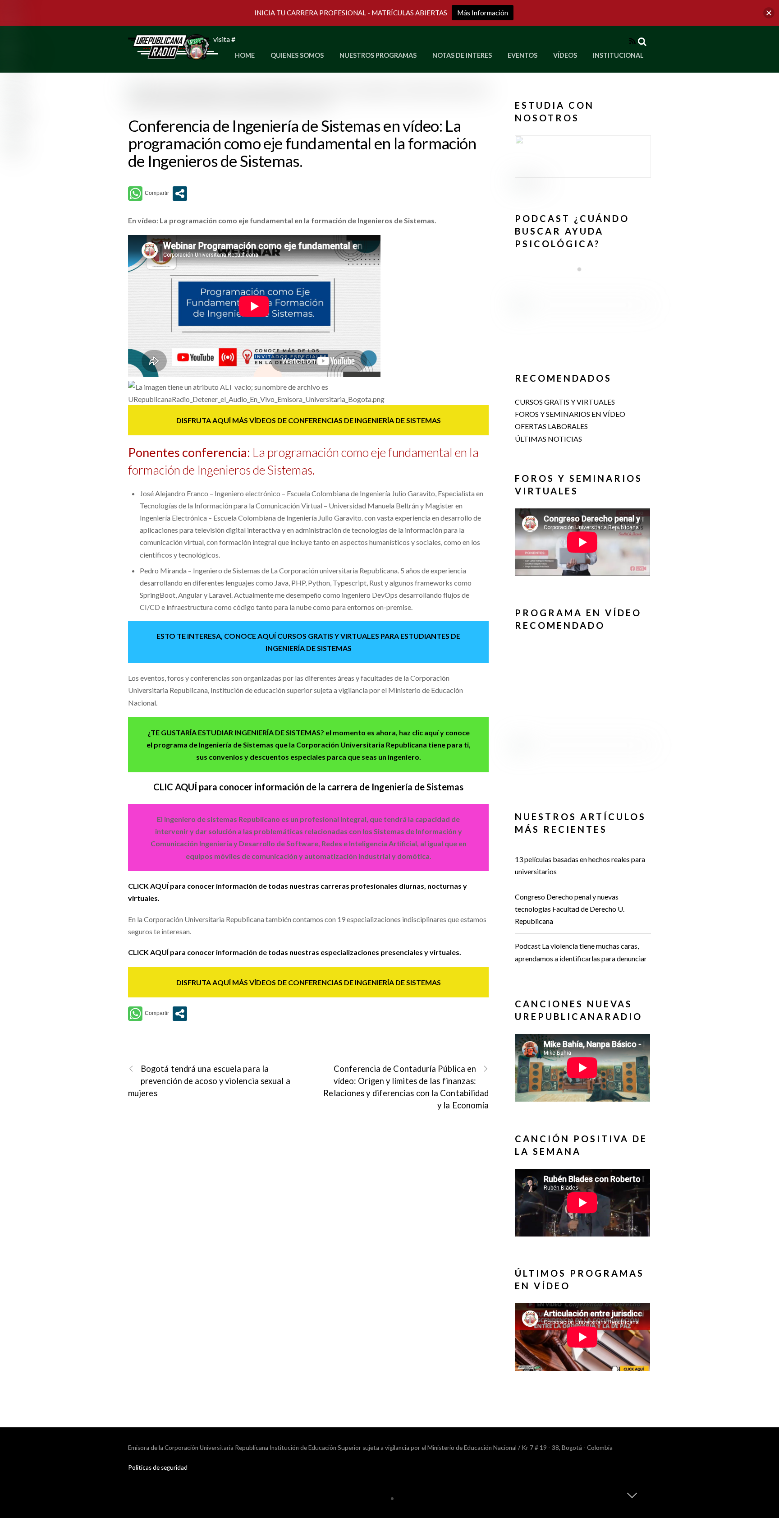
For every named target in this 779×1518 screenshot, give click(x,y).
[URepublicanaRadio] (173, 54)
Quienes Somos (297, 55)
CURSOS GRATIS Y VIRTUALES (565, 401)
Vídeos (565, 55)
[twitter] (15, 86)
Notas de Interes (462, 55)
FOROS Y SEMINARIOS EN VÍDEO (570, 414)
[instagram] (20, 56)
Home (245, 55)
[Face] (13, 26)
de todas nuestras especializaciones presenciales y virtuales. (359, 952)
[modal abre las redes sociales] (180, 193)
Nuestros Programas (378, 55)
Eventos (522, 55)
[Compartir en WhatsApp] (148, 193)
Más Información (482, 13)
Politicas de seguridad (158, 1467)
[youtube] (17, 116)
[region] (583, 160)
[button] (583, 156)
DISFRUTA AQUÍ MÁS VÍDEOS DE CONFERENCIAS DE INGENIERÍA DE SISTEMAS (308, 420)
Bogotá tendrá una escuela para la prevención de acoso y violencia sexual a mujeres (209, 1081)
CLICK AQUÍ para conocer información (193, 885)
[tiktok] (14, 146)
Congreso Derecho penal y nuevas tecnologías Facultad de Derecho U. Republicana (569, 908)
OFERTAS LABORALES (551, 426)
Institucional (618, 55)
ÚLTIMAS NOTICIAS (548, 438)
